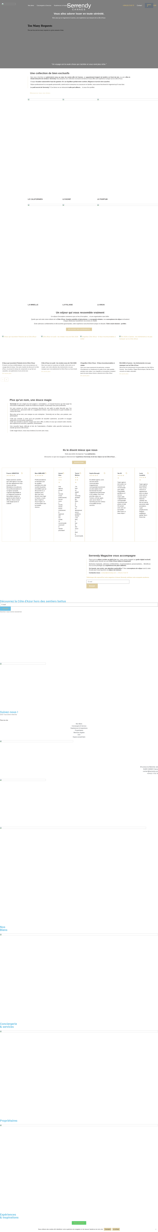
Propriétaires (76, 5)
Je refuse (116, 1229)
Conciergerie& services (8, 1025)
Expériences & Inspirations (62, 5)
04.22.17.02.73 (123, 573)
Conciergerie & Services (44, 5)
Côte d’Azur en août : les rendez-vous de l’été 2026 (58, 363)
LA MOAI (101, 305)
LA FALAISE (68, 305)
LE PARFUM (102, 199)
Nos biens (31, 5)
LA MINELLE (33, 305)
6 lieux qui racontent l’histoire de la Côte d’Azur (18, 363)
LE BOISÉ (67, 199)
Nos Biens (3, 928)
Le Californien (35, 199)
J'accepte (107, 1229)
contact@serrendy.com (108, 573)
